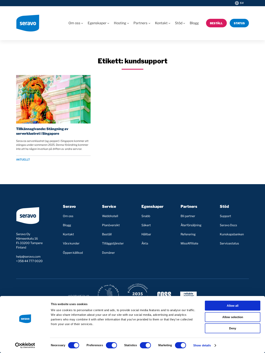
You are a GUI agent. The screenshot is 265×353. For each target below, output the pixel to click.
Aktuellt (23, 159)
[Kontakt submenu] (169, 23)
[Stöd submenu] (184, 23)
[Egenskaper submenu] (108, 23)
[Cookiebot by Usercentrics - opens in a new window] (25, 345)
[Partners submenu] (149, 23)
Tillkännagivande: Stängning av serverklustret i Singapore (42, 131)
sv (242, 2)
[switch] (111, 345)
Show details (202, 345)
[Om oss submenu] (82, 23)
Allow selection (232, 317)
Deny (232, 328)
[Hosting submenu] (128, 23)
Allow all (232, 305)
